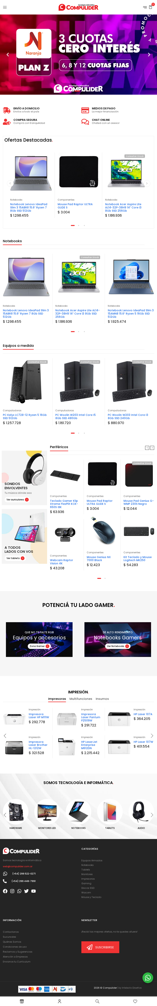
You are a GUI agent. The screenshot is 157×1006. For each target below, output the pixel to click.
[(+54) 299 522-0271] (5, 873)
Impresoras (57, 699)
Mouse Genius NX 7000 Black (99, 558)
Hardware (16, 828)
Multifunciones (81, 699)
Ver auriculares (15, 499)
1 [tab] (73, 225)
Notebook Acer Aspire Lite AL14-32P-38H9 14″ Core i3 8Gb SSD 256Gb (123, 207)
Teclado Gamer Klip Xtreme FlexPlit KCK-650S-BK (64, 504)
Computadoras (12, 410)
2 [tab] (78, 225)
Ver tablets (13, 558)
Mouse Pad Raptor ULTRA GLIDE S (75, 205)
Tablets (110, 828)
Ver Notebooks (115, 646)
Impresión (34, 709)
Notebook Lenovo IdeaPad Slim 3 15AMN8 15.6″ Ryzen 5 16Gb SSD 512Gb (131, 313)
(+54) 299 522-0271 (24, 873)
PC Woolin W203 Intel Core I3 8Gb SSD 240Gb (128, 416)
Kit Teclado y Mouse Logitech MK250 (137, 558)
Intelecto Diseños (132, 987)
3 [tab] (84, 225)
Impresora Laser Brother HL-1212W (38, 745)
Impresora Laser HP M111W (39, 715)
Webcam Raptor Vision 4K (61, 561)
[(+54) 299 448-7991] (5, 881)
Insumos (102, 699)
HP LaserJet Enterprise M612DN (89, 745)
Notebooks (16, 199)
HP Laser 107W (143, 742)
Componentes (66, 199)
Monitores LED (47, 828)
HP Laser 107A (143, 714)
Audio (141, 828)
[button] (150, 7)
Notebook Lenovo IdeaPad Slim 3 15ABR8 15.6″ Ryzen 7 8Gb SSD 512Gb (28, 207)
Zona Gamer (37, 646)
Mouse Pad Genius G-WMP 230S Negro (138, 502)
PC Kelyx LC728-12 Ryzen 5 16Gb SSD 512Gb (25, 416)
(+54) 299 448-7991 (23, 881)
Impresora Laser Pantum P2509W (90, 717)
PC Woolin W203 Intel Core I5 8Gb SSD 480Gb (75, 416)
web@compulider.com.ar (17, 866)
